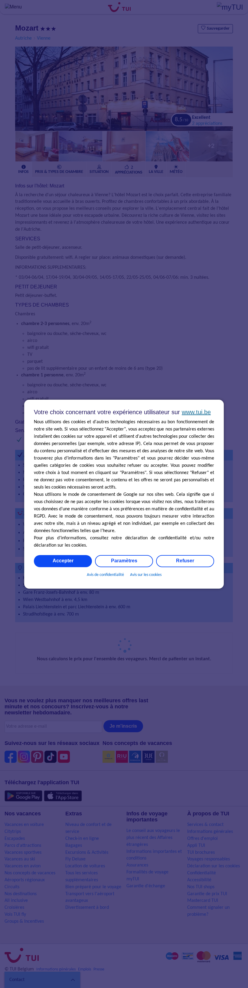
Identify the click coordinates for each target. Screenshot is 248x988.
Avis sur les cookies (146, 575)
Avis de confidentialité (105, 575)
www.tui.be (196, 412)
